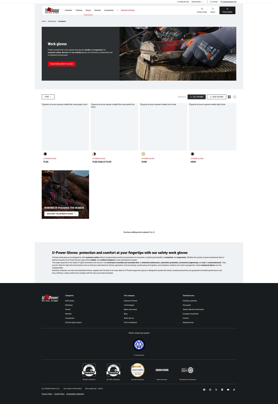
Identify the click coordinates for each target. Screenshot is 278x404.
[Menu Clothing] (83, 10)
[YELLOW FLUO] (143, 154)
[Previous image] (44, 126)
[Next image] (87, 126)
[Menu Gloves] (92, 10)
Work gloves (52, 21)
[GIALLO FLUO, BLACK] (94, 154)
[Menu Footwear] (73, 10)
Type (47, 97)
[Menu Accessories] (115, 10)
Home (44, 21)
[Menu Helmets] (102, 10)
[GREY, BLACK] (45, 154)
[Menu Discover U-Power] (136, 10)
